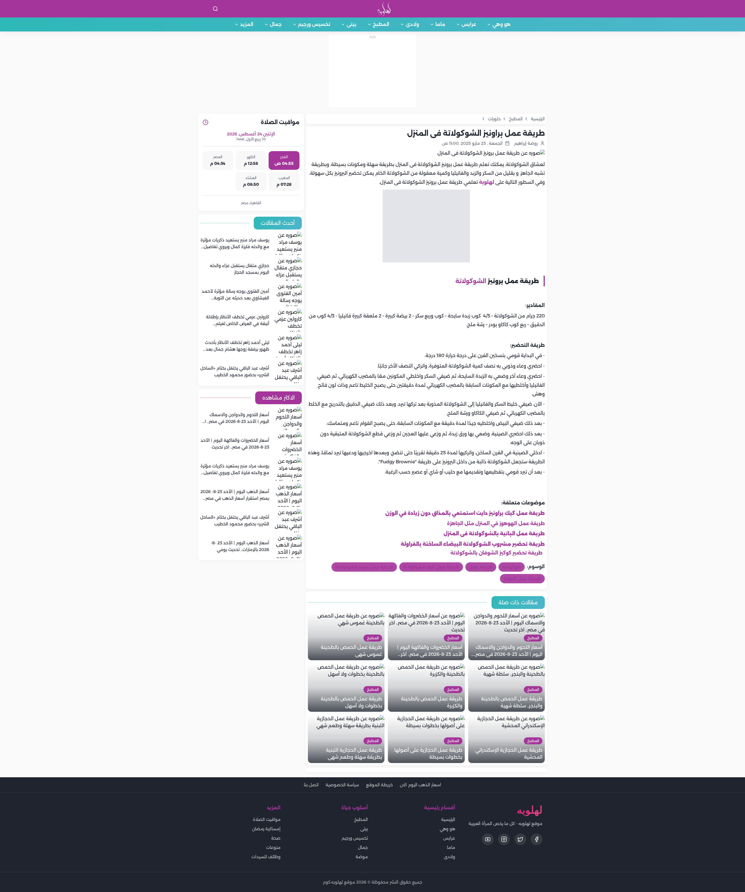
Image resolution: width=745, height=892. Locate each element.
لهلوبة (486, 182)
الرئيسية (448, 819)
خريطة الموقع (379, 784)
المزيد (246, 24)
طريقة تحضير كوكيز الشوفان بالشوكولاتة (496, 553)
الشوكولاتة (470, 281)
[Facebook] (536, 839)
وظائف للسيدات (266, 856)
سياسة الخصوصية (342, 784)
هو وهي (501, 24)
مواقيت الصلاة (267, 819)
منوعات (273, 847)
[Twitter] (520, 839)
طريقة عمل (481, 567)
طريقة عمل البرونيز (522, 578)
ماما (440, 24)
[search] (215, 9)
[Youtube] (488, 839)
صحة (276, 838)
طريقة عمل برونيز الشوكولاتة (364, 567)
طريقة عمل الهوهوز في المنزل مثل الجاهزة (496, 523)
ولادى (412, 24)
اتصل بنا (311, 784)
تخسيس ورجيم (314, 24)
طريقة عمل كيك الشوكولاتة (431, 567)
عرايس (469, 24)
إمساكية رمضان (266, 828)
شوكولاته (511, 567)
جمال (276, 24)
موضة (362, 856)
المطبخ (381, 24)
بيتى (351, 24)
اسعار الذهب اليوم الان (420, 784)
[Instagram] (504, 839)
